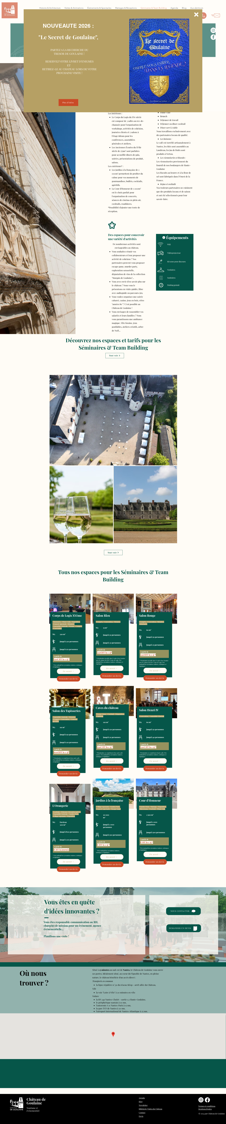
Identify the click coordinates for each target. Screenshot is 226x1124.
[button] (196, 14)
